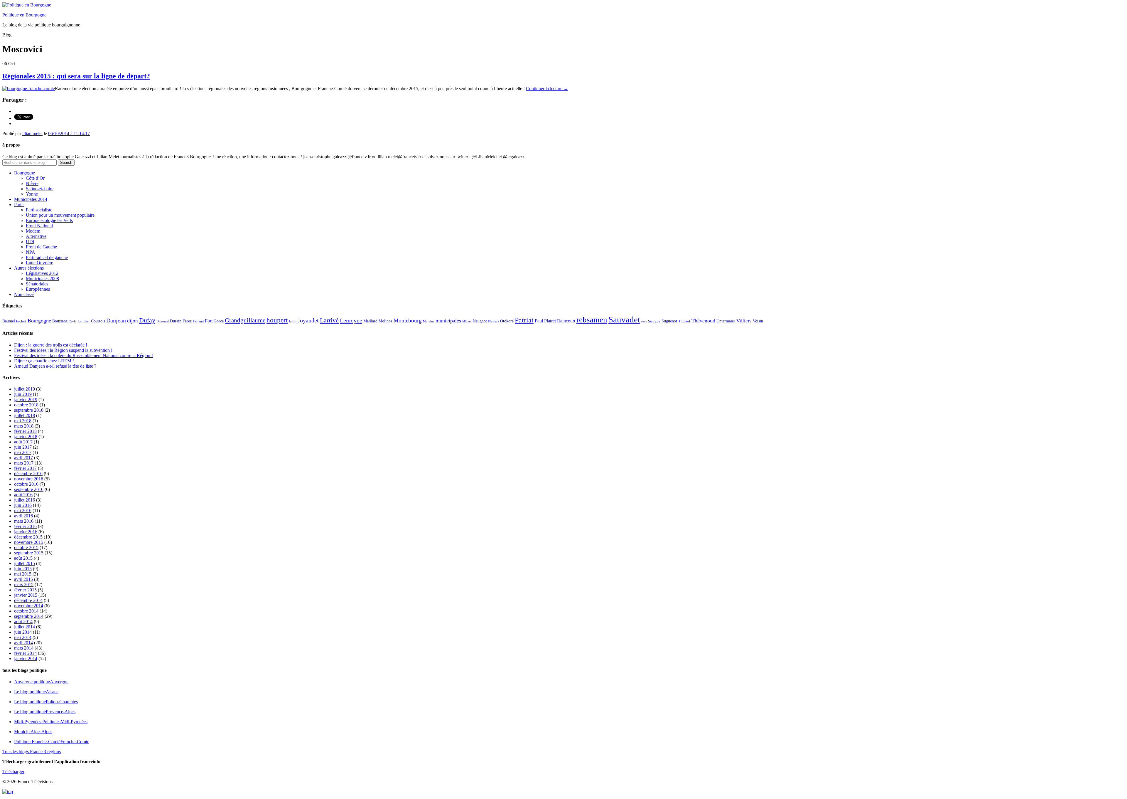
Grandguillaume (245, 320)
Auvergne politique (41, 681)
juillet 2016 (24, 499)
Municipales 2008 (42, 278)
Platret (550, 320)
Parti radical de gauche (47, 257)
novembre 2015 (28, 542)
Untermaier (725, 321)
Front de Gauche (41, 246)
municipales (448, 321)
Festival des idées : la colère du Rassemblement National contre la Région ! (83, 355)
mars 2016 (23, 521)
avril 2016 (23, 515)
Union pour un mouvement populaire (60, 215)
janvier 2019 (25, 399)
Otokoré (507, 321)
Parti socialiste (39, 209)
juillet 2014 (24, 626)
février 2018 (25, 431)
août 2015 (23, 558)
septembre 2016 (28, 489)
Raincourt (566, 320)
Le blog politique (36, 691)
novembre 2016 (28, 478)
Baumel (8, 321)
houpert (277, 320)
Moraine (428, 321)
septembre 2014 (28, 616)
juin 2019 (23, 394)
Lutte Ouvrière (39, 262)
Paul (539, 320)
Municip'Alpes (33, 731)
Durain (175, 321)
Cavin (73, 321)
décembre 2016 (28, 473)
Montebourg (408, 320)
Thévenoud (703, 321)
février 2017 (25, 468)
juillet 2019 (24, 388)
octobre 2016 (26, 484)
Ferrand (198, 321)
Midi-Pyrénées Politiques (50, 721)
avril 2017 (23, 457)
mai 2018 (22, 420)
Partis (19, 204)
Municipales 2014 (30, 199)
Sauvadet (624, 319)
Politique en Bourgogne (24, 14)
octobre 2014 (26, 610)
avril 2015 (23, 579)
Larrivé (329, 320)
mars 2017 (23, 462)
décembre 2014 (28, 600)
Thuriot (684, 321)
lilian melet (32, 133)
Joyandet (308, 320)
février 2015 (25, 589)
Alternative (36, 236)
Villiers (744, 321)
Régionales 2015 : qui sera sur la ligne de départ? (76, 76)
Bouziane (60, 321)
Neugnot (480, 321)
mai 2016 (22, 510)
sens (644, 321)
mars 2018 (23, 425)
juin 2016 (23, 505)
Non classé (24, 294)
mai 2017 (22, 452)
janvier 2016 (25, 531)
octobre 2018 (26, 404)
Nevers (493, 321)
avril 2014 (23, 642)
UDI (30, 241)
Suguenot (669, 321)
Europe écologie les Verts (49, 220)
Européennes (38, 289)
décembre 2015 (28, 536)
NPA (30, 252)
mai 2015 (22, 573)
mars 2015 (23, 584)
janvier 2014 (25, 658)
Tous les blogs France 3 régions (31, 751)
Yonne (32, 193)
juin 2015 (23, 568)
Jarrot (292, 321)
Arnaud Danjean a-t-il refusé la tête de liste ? (55, 366)
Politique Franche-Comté (51, 741)
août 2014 (23, 621)
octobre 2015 (26, 547)
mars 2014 (23, 647)
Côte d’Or (35, 178)
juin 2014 (23, 632)
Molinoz (385, 321)
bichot (21, 321)
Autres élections (29, 267)
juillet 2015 (24, 563)
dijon (132, 321)
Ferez (187, 321)
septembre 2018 (28, 410)
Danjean (116, 320)
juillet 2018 (24, 415)
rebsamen (591, 319)
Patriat (524, 320)
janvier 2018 (25, 436)
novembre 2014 (28, 605)
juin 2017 (23, 447)
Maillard (370, 321)
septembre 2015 (28, 552)
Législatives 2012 (42, 273)
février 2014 (25, 653)
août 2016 (23, 494)
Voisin (758, 321)
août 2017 (23, 441)
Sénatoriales (37, 283)
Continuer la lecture (547, 88)
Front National (39, 225)
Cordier (84, 321)
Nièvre (32, 183)
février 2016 (25, 526)
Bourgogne (24, 172)
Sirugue (654, 321)
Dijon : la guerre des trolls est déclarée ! (50, 344)
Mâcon (467, 321)
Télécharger (13, 771)
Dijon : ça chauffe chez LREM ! (44, 360)
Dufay (147, 320)
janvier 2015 (25, 595)
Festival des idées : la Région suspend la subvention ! (63, 350)
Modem (33, 230)
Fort (208, 320)
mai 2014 (22, 637)
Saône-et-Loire (39, 188)
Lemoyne (351, 320)
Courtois (98, 321)
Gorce (219, 321)
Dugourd (162, 321)
